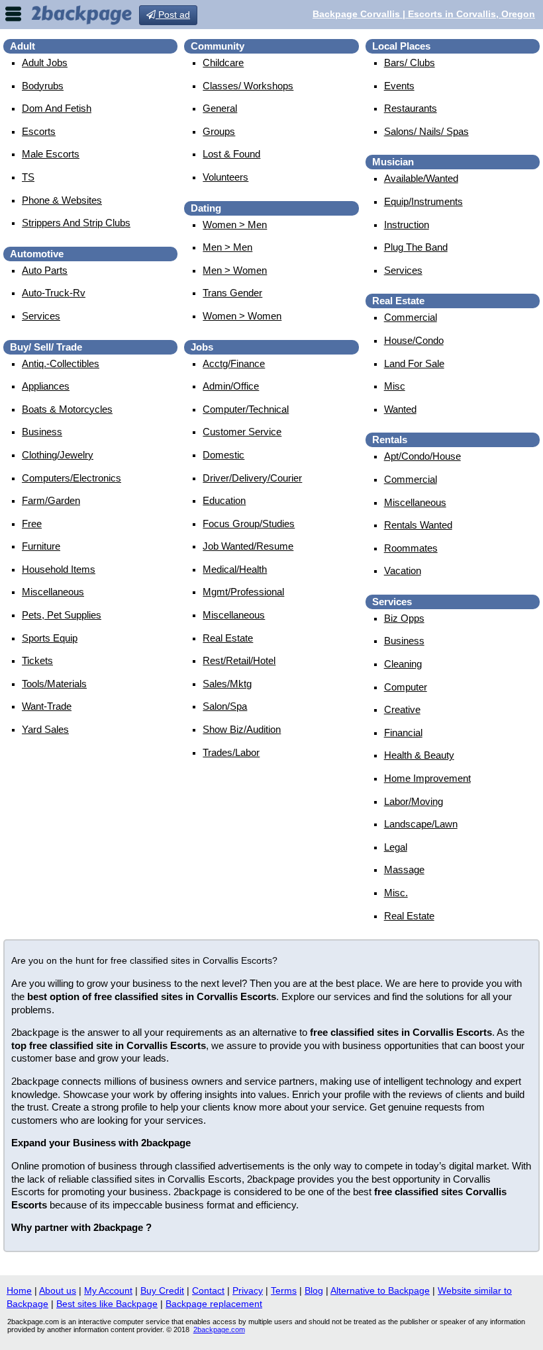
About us (57, 1290)
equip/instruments (423, 201)
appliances (46, 386)
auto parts (45, 270)
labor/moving (413, 801)
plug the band (416, 247)
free (32, 523)
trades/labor (231, 752)
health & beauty (419, 755)
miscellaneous (53, 591)
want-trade (47, 706)
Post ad (173, 14)
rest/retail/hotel (239, 660)
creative (402, 709)
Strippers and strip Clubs (76, 222)
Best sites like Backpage (107, 1303)
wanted (400, 409)
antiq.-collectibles (60, 363)
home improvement (427, 778)
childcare (223, 62)
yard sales (45, 729)
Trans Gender (232, 292)
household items (58, 569)
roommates (411, 548)
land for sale (414, 363)
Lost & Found (231, 153)
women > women (242, 315)
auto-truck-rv (53, 292)
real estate (228, 638)
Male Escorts (50, 153)
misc (394, 386)
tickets (37, 660)
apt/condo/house (422, 456)
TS (28, 177)
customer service (242, 431)
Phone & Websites (62, 200)
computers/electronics (71, 478)
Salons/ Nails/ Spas (426, 131)
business (42, 431)
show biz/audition (242, 729)
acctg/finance (234, 363)
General (220, 108)
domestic (223, 454)
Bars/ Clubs (409, 62)
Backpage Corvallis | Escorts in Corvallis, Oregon (424, 14)
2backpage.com (219, 1329)
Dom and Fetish (56, 108)
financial (403, 732)
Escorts (39, 131)
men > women (235, 270)
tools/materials (54, 683)
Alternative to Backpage (380, 1290)
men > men (227, 247)
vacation (402, 570)
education (224, 500)
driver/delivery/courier (252, 478)
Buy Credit (162, 1290)
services (41, 315)
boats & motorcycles (67, 409)
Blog (314, 1290)
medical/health (235, 569)
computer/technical (246, 409)
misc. (396, 892)
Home (19, 1290)
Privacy (247, 1290)
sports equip (49, 638)
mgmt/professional (243, 591)
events (399, 85)
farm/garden (51, 500)
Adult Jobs (45, 62)
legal (395, 847)
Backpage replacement (214, 1303)
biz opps (404, 618)
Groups (219, 131)
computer (405, 687)
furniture (41, 546)
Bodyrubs (43, 85)
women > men (235, 224)
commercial (410, 317)
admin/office (231, 386)
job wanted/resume (248, 546)
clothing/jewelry (57, 454)
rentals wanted (418, 524)
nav (13, 14)
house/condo (414, 340)
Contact (208, 1290)
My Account (108, 1290)
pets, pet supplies (61, 614)
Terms (284, 1290)
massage (404, 869)
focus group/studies (249, 523)
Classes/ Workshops (248, 85)
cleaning (403, 663)
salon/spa (225, 706)
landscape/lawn (421, 823)
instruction (406, 224)
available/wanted (421, 178)
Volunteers (225, 177)
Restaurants (410, 108)
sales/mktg (227, 683)
